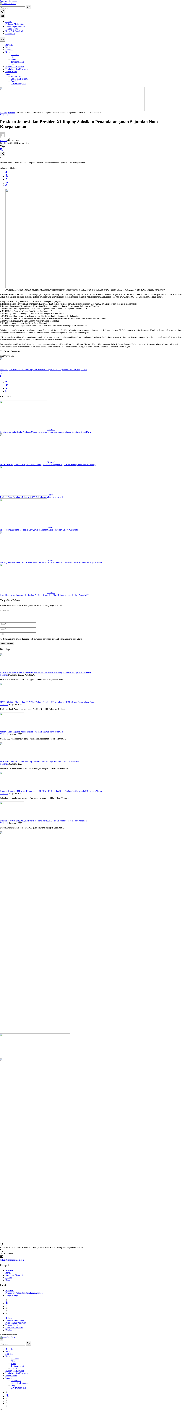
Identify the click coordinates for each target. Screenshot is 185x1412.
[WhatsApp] (6, 186)
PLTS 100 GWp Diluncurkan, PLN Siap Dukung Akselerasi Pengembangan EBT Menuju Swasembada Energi (47, 464)
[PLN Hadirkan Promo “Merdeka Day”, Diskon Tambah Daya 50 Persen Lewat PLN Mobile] (23, 527)
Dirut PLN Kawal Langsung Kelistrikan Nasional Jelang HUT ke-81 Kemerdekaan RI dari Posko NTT (44, 595)
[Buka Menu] (2, 16)
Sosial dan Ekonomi (14, 1275)
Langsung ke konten (8, 1)
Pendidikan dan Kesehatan (16, 1373)
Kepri (7, 1356)
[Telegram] (6, 179)
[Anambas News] (8, 3)
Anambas (9, 1270)
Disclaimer (10, 33)
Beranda (9, 1349)
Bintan (14, 1361)
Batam (8, 1280)
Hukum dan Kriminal (14, 1371)
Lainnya (8, 1378)
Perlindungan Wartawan (15, 26)
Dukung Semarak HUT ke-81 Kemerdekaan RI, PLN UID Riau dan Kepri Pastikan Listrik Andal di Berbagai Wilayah (51, 562)
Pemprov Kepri (12, 1295)
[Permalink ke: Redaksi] (2, 137)
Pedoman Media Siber (14, 24)
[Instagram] (6, 1311)
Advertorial (16, 1380)
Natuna (8, 1278)
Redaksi (8, 21)
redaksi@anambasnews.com (12, 1260)
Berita (8, 1273)
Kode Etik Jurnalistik (14, 31)
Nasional (4, 115)
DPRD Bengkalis (18, 1388)
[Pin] (7, 183)
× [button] (1, 1340)
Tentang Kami (11, 29)
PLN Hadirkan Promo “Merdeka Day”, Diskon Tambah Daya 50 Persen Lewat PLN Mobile (39, 530)
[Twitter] (7, 176)
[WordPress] (6, 1308)
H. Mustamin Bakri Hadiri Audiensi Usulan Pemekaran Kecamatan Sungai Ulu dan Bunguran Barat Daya (45, 432)
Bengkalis (15, 1385)
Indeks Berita (11, 1376)
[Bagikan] (2, 154)
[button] (28, 7)
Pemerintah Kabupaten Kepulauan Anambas (24, 1293)
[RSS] (6, 1313)
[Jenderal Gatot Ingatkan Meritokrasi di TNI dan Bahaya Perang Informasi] (23, 495)
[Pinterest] (6, 1306)
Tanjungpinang (17, 1366)
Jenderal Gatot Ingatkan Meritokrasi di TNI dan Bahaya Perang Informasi (31, 497)
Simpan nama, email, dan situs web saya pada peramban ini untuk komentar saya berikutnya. (42, 639)
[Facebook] (6, 173)
